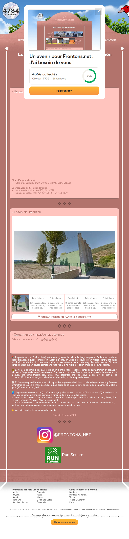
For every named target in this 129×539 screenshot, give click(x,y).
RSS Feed (86, 509)
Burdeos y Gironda (78, 495)
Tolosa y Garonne (77, 500)
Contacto (76, 509)
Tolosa (72, 497)
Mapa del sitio (47, 509)
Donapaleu (42, 502)
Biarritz (15, 497)
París (71, 502)
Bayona (15, 495)
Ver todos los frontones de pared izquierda (35, 410)
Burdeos (73, 492)
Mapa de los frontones (63, 509)
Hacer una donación (64, 522)
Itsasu (39, 495)
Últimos (24, 40)
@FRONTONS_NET (72, 434)
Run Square (72, 454)
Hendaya (16, 500)
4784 (11, 10)
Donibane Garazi (45, 500)
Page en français (98, 509)
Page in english (113, 509)
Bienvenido (36, 509)
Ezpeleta (41, 492)
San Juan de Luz (20, 502)
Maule (40, 497)
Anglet (15, 492)
